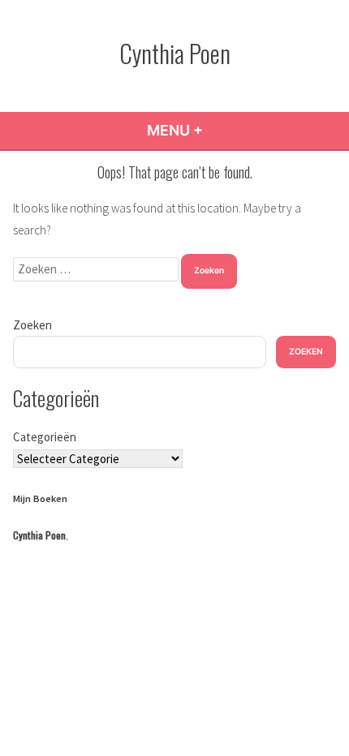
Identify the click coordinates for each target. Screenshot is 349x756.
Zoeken (32, 325)
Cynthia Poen (175, 52)
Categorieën (44, 437)
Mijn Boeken (40, 498)
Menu (219, 130)
